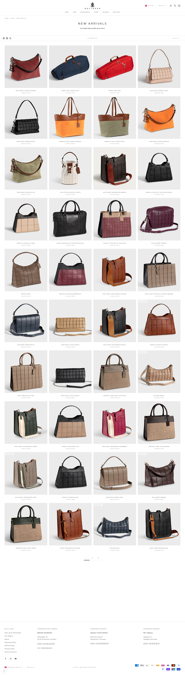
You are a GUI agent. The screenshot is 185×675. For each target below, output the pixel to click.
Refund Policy (10, 645)
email (39, 644)
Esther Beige (159, 395)
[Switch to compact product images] (10, 38)
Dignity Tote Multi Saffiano (114, 243)
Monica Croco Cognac (159, 344)
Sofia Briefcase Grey (25, 395)
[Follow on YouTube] (16, 659)
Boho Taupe (26, 294)
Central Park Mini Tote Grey (114, 395)
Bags (67, 12)
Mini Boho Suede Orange (159, 141)
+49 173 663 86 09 (102, 643)
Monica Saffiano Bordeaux (70, 294)
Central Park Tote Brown (159, 446)
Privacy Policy (10, 649)
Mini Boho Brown (159, 497)
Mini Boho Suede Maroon (26, 90)
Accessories (85, 12)
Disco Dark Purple (159, 243)
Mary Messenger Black (159, 548)
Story (96, 12)
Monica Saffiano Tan (70, 446)
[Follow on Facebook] (6, 659)
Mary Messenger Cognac (70, 548)
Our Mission (9, 636)
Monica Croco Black (70, 497)
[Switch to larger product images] (4, 38)
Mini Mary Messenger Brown (114, 192)
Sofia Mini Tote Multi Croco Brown (159, 294)
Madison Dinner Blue (25, 344)
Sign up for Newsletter (13, 633)
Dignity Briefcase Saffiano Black (70, 243)
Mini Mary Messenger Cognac (115, 294)
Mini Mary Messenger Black (114, 344)
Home (7, 18)
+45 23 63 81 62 (154, 643)
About (7, 639)
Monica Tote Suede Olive (115, 141)
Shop (12, 18)
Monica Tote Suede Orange (70, 141)
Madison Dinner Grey (114, 497)
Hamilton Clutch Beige (70, 344)
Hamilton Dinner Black (26, 141)
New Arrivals (21, 18)
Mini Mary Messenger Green (26, 446)
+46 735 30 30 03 (49, 644)
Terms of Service (11, 652)
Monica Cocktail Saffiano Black (159, 192)
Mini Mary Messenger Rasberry (114, 446)
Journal (105, 12)
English (162, 5)
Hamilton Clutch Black (70, 395)
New (74, 12)
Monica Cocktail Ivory (26, 243)
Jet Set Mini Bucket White (70, 192)
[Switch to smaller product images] (7, 38)
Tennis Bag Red (115, 90)
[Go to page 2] (98, 558)
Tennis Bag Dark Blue (70, 90)
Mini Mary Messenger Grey (26, 497)
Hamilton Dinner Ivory (159, 90)
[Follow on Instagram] (11, 659)
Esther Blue (115, 548)
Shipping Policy (10, 642)
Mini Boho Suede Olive (26, 192)
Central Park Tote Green (26, 548)
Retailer (116, 12)
